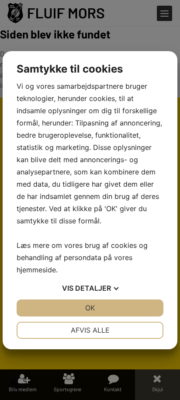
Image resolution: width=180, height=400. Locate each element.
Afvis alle (90, 330)
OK (90, 307)
